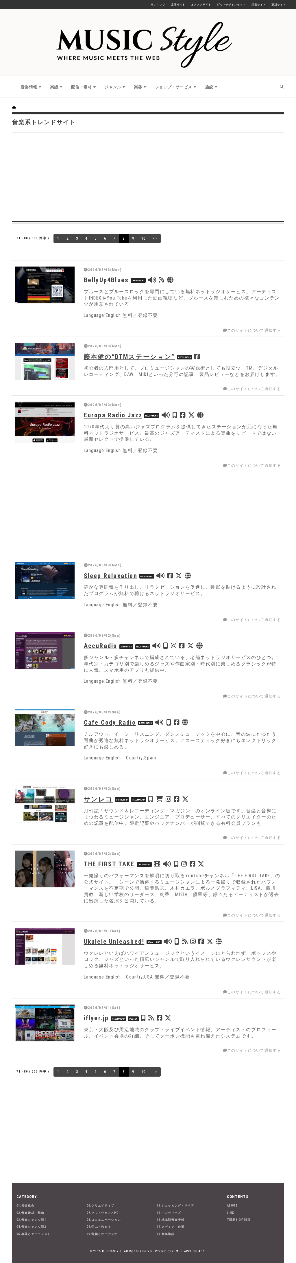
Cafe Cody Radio (110, 722)
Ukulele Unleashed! (114, 941)
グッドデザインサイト (231, 4)
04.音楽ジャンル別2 (31, 1227)
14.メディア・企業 (170, 1227)
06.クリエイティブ (100, 1205)
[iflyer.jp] (45, 1023)
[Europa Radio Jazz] (45, 422)
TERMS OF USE (238, 1220)
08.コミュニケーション (104, 1220)
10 (143, 238)
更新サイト (278, 4)
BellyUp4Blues (106, 280)
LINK (230, 1213)
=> (155, 238)
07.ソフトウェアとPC (103, 1213)
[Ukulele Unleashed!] (45, 946)
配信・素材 (81, 87)
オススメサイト (201, 4)
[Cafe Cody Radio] (45, 727)
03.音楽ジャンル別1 (31, 1220)
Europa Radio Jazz (113, 415)
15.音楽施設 (166, 1234)
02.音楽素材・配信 (30, 1213)
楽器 (138, 87)
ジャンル (113, 87)
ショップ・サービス (174, 87)
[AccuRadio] (45, 650)
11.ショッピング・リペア (175, 1205)
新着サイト (258, 4)
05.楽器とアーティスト (33, 1234)
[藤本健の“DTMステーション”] (45, 361)
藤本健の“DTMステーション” (129, 356)
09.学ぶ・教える (99, 1227)
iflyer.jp (96, 1018)
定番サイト (178, 4)
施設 (209, 87)
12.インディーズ (169, 1213)
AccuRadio (100, 645)
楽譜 (54, 87)
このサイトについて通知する (254, 330)
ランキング (158, 4)
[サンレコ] (45, 804)
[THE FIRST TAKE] (45, 869)
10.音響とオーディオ (102, 1234)
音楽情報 (29, 87)
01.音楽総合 (25, 1205)
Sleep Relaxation (110, 575)
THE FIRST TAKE (109, 864)
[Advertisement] (148, 175)
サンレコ (98, 799)
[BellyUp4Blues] (45, 285)
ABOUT (232, 1205)
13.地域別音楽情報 (170, 1220)
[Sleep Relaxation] (45, 580)
